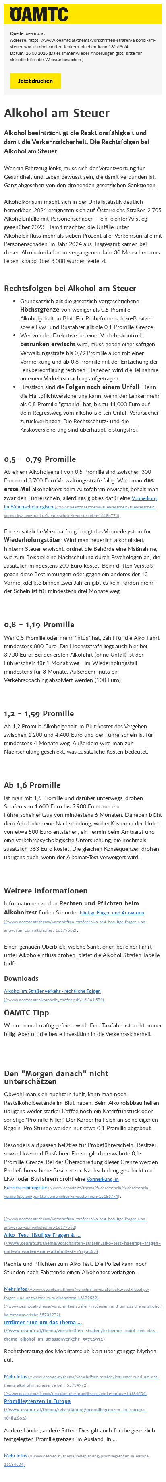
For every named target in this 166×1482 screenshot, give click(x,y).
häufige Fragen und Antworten (112, 912)
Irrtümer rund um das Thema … (43, 1322)
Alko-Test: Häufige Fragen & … (42, 1235)
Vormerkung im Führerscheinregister (81, 502)
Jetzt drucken (35, 80)
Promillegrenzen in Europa (37, 1401)
